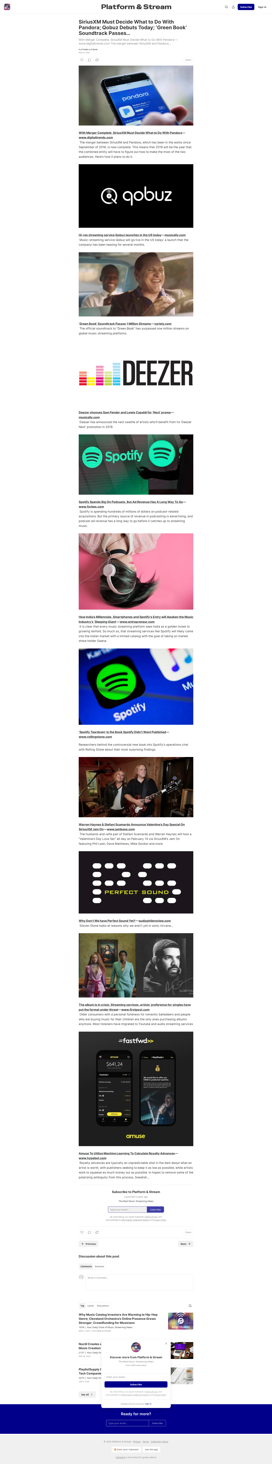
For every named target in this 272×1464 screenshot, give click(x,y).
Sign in (262, 6)
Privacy (137, 1441)
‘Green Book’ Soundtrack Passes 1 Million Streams (115, 324)
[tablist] (92, 1266)
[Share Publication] (233, 7)
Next (183, 1243)
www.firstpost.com (135, 1009)
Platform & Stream (88, 49)
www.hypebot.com (92, 1158)
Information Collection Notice (135, 1394)
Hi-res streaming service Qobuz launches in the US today (120, 235)
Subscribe (246, 6)
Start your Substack (128, 1449)
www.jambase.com (121, 829)
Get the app (151, 1449)
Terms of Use (151, 1391)
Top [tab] (82, 1305)
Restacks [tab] (99, 1266)
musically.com (175, 235)
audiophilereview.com (155, 921)
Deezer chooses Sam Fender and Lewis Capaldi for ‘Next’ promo (125, 412)
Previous (91, 1243)
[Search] (226, 7)
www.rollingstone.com (95, 737)
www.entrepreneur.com (137, 622)
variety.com (162, 324)
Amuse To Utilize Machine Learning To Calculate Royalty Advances (127, 1153)
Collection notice (159, 1441)
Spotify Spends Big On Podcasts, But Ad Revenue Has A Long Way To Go (131, 502)
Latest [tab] (90, 1305)
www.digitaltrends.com (96, 137)
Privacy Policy (159, 1394)
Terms (145, 1441)
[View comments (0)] (89, 60)
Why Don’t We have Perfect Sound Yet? (107, 921)
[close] (166, 1343)
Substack (120, 1457)
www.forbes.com (91, 506)
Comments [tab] (86, 1266)
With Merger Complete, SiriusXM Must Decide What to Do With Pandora (130, 133)
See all (85, 1394)
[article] (136, 1324)
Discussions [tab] (103, 1305)
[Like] (82, 60)
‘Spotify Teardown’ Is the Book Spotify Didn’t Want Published (122, 732)
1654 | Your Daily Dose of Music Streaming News (105, 1327)
